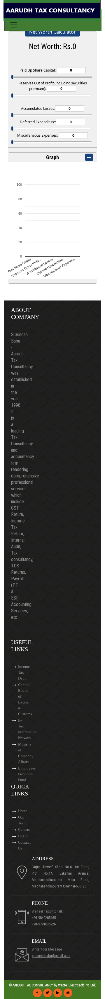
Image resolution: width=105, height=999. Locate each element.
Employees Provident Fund (27, 774)
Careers (24, 829)
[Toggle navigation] (14, 25)
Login (23, 836)
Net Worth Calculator (52, 32)
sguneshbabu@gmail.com (51, 955)
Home (22, 811)
